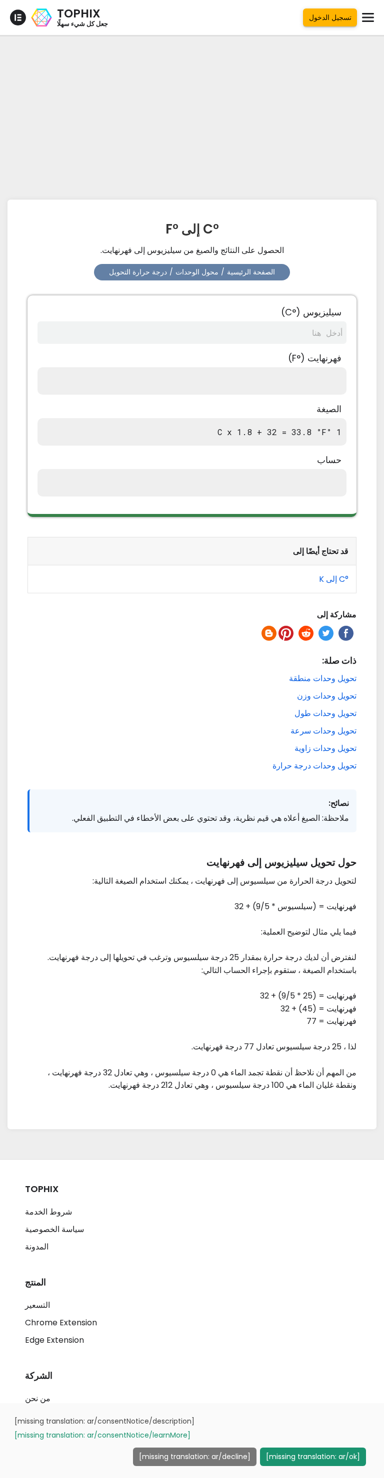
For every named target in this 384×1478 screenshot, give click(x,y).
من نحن (37, 1398)
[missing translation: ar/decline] (194, 1457)
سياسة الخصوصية (54, 1229)
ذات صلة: (339, 660)
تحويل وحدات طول (325, 713)
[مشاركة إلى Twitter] (326, 633)
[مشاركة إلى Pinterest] (286, 633)
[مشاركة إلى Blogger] (269, 633)
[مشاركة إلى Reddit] (306, 633)
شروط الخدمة (48, 1212)
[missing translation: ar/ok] (313, 1457)
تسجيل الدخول (330, 17)
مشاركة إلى (336, 614)
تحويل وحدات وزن (326, 696)
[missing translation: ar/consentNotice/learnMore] (102, 1435)
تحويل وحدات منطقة (322, 678)
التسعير (37, 1305)
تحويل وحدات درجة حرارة (314, 765)
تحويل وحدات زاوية (325, 748)
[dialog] (192, 1440)
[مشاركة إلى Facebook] (346, 633)
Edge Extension (54, 1340)
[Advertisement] (192, 115)
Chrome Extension (61, 1322)
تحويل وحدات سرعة (323, 731)
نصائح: (338, 803)
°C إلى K (333, 579)
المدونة (36, 1246)
